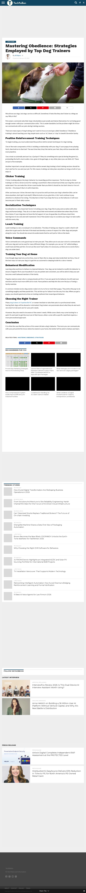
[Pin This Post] (43, 107)
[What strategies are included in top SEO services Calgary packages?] (69, 360)
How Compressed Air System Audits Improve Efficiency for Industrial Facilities (15, 394)
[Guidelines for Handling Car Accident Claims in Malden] (43, 384)
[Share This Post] (31, 107)
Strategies (39, 337)
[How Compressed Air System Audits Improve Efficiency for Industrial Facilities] (17, 384)
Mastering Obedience (26, 337)
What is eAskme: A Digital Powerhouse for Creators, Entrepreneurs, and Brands (66, 394)
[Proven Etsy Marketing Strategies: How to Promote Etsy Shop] (17, 360)
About (7, 888)
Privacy (21, 888)
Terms (28, 888)
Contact (14, 888)
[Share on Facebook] (19, 107)
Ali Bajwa (18, 55)
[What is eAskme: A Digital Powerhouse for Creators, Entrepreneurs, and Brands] (69, 384)
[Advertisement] (43, 21)
